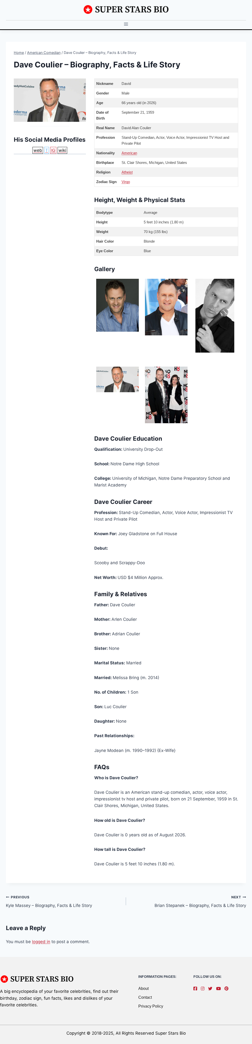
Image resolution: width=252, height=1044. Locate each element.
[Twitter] (211, 988)
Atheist (127, 172)
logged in (41, 941)
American (129, 153)
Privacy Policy (150, 1006)
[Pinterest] (227, 988)
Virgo (126, 182)
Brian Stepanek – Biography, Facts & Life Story (200, 901)
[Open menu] (126, 24)
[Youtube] (219, 988)
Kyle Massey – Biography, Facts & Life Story (49, 901)
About (143, 988)
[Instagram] (204, 988)
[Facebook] (196, 988)
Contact (145, 997)
